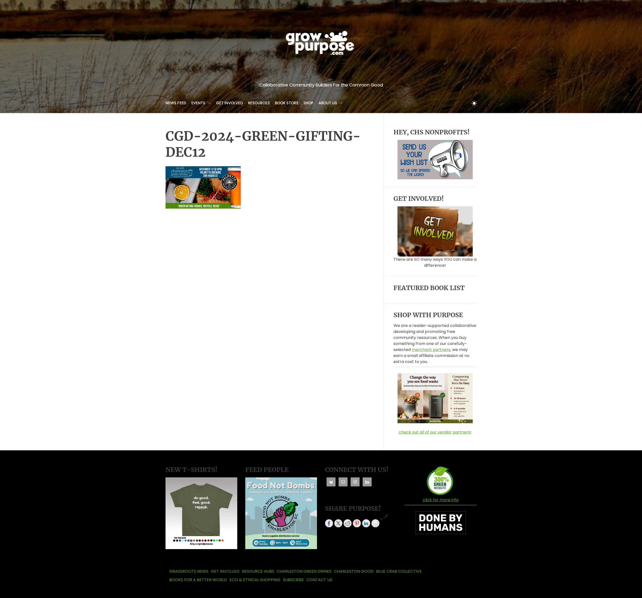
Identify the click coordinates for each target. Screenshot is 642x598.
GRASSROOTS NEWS (188, 571)
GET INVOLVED (229, 103)
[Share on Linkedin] (366, 523)
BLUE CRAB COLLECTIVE (399, 571)
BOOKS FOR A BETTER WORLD (198, 580)
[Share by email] (375, 523)
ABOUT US (327, 103)
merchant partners (431, 350)
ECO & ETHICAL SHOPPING (254, 580)
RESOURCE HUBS (258, 571)
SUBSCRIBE (293, 580)
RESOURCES (259, 103)
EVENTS (198, 103)
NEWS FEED (176, 103)
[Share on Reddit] (348, 523)
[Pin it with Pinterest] (357, 523)
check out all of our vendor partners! (435, 432)
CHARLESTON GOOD (354, 571)
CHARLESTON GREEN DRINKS (304, 571)
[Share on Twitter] (338, 523)
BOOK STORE (286, 103)
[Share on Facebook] (329, 523)
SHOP (308, 103)
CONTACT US (319, 580)
